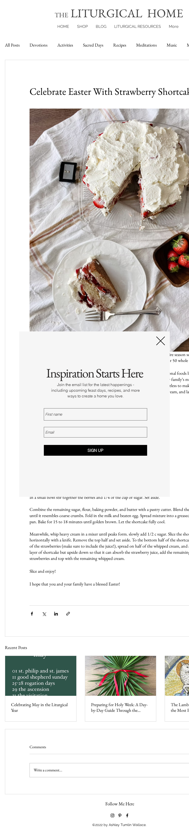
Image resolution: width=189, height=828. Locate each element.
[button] (160, 341)
